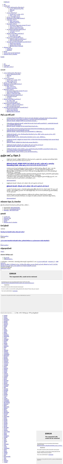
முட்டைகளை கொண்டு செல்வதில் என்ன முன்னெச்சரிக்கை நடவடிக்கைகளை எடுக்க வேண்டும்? (25, 240)
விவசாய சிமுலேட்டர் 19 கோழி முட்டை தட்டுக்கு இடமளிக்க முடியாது (18, 264)
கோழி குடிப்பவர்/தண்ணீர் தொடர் (15, 37)
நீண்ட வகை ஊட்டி (14, 21)
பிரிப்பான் (12, 10)
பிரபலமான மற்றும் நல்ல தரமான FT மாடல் (20, 25)
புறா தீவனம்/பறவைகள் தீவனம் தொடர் (16, 29)
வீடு (5, 4)
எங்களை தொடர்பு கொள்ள (10, 54)
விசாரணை (9, 180)
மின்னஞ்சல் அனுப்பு (6, 268)
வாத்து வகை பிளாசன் (15, 44)
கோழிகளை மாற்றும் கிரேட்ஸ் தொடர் (16, 18)
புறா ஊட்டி (12, 32)
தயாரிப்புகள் (7, 6)
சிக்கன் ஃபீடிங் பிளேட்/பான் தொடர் (15, 33)
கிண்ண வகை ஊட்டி (15, 22)
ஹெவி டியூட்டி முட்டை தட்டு (17, 14)
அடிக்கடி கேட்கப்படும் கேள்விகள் (12, 53)
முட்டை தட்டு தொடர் (12, 12)
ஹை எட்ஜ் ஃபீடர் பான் (15, 36)
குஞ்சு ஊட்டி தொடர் (12, 19)
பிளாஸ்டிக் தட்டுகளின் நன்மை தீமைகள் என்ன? (13, 231)
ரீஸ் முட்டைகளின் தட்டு (17, 265)
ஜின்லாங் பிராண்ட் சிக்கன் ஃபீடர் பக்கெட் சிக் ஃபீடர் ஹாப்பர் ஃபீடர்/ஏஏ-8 (28, 186)
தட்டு (11, 11)
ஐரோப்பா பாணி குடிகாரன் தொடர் (18, 39)
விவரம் (14, 180)
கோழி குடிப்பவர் (39, 264)
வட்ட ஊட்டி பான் (14, 35)
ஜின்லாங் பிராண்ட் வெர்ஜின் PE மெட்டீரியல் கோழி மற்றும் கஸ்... (22, 126)
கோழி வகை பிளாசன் (15, 43)
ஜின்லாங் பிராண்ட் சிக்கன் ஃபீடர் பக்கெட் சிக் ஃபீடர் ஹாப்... (21, 146)
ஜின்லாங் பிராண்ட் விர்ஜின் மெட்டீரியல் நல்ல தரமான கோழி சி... (22, 142)
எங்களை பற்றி (7, 47)
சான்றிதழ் (9, 50)
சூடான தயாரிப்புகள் (42, 261)
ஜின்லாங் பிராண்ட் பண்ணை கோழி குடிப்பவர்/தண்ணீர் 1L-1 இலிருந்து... (25, 131)
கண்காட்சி (9, 48)
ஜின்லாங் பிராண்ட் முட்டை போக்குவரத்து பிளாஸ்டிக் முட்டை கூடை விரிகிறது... (26, 137)
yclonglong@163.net (15, 209)
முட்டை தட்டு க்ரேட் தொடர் (13, 17)
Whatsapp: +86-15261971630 (11, 210)
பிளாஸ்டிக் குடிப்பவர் (6, 265)
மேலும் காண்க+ (5, 236)
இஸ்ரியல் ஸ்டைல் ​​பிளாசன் (16, 46)
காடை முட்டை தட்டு (15, 15)
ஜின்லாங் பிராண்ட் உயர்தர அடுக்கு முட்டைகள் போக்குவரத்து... (22, 151)
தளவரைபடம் (51, 261)
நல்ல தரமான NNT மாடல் (16, 26)
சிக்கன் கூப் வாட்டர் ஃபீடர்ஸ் (50, 264)
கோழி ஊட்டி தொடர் (12, 23)
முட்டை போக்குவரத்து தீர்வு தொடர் (15, 7)
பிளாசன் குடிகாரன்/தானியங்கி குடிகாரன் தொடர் (19, 41)
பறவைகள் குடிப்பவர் (15, 30)
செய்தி (5, 51)
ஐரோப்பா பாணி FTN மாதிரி (17, 28)
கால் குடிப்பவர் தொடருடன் (16, 40)
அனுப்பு (2, 251)
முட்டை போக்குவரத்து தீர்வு (16, 8)
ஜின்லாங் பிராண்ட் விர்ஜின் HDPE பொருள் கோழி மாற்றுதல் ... (22, 120)
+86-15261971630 (15, 207)
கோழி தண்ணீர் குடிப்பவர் (29, 265)
